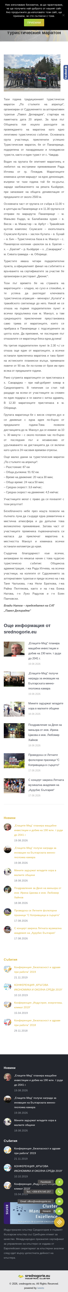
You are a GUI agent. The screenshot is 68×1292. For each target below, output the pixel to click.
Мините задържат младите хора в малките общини (45, 706)
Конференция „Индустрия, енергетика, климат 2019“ (38, 1005)
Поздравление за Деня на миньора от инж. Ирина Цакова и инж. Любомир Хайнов (45, 732)
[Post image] (14, 649)
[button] (59, 1222)
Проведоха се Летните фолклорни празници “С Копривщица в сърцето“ (44, 760)
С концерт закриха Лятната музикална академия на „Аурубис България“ (46, 785)
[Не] (63, 15)
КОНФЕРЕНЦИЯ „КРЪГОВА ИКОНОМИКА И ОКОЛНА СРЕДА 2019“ (38, 987)
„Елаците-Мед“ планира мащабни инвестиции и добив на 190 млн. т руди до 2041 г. (44, 651)
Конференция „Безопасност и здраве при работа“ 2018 (37, 1023)
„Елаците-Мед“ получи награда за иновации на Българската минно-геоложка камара (43, 681)
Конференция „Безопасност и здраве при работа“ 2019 (37, 969)
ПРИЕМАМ (34, 22)
